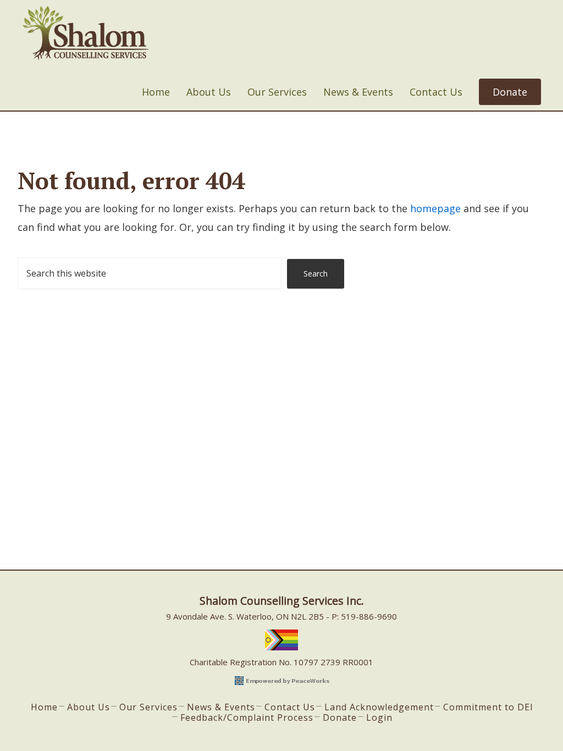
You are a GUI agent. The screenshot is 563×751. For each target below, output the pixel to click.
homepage (435, 208)
